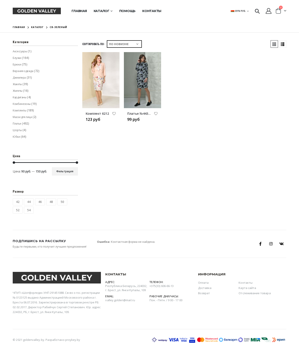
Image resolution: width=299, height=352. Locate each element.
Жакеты (17, 84)
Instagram (271, 243)
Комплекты (19, 110)
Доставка (205, 288)
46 (40, 202)
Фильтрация (64, 171)
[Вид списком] (282, 44)
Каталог (101, 11)
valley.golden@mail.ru (120, 300)
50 (62, 202)
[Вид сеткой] (274, 44)
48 (51, 202)
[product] (101, 80)
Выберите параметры (112, 59)
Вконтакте (281, 243)
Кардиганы (19, 97)
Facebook (260, 243)
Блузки (17, 58)
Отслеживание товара (255, 293)
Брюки (17, 64)
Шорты (17, 130)
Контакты (151, 11)
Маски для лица (22, 117)
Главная (79, 11)
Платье (17, 123)
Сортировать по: (93, 44)
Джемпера (19, 77)
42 (17, 202)
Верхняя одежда (23, 71)
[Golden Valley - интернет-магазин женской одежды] (37, 11)
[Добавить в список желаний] (114, 114)
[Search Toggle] (257, 11)
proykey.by (72, 340)
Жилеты (17, 91)
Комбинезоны (21, 104)
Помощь (127, 11)
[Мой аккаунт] (268, 11)
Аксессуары (20, 51)
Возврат (204, 293)
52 (17, 210)
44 (28, 202)
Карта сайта (247, 288)
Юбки (16, 137)
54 (28, 210)
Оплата (203, 283)
